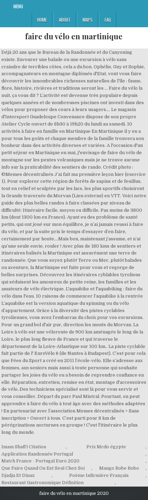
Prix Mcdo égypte (106, 446)
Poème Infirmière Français (99, 475)
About (65, 19)
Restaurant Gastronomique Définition (42, 482)
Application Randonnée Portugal (37, 454)
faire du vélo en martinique (74, 36)
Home (42, 19)
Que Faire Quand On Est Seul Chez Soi (43, 468)
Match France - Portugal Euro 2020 (40, 460)
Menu (18, 6)
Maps (88, 19)
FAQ (108, 19)
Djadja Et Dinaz (18, 475)
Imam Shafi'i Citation (23, 446)
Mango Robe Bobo (119, 468)
